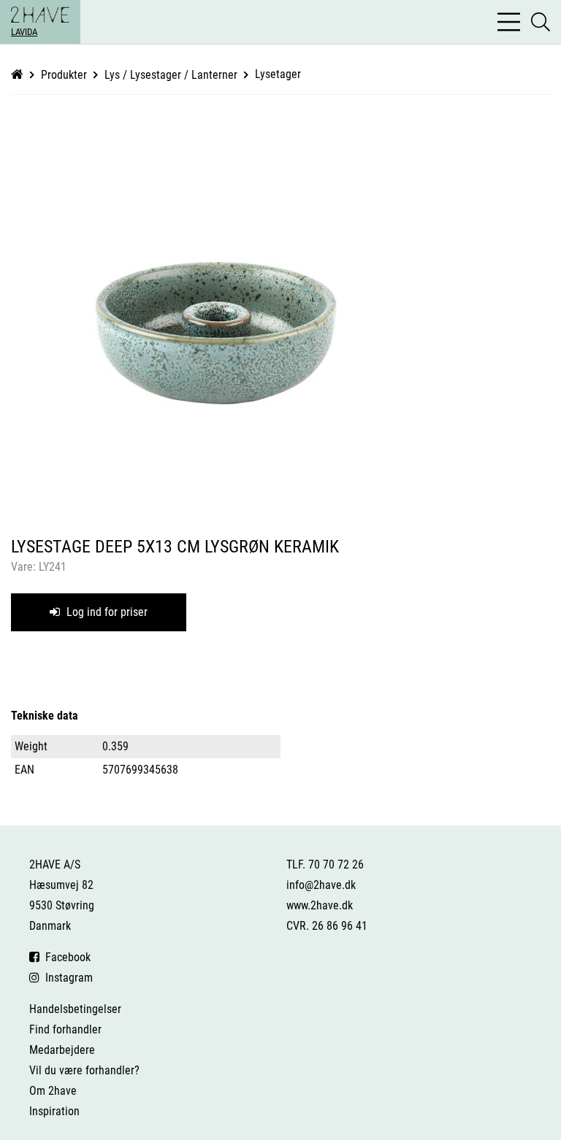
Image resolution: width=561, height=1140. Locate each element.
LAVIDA (24, 31)
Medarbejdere (62, 1050)
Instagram (66, 978)
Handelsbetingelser (75, 1009)
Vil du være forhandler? (84, 1070)
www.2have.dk (319, 905)
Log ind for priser (106, 612)
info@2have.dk (321, 885)
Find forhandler (65, 1029)
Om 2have (53, 1091)
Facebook (65, 957)
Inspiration (54, 1111)
